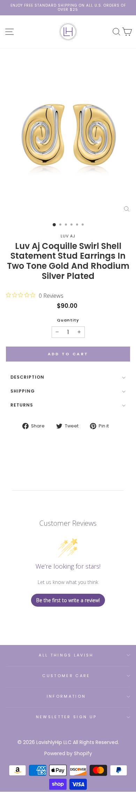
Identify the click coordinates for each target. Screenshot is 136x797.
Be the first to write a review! (68, 600)
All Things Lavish (66, 655)
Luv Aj (68, 236)
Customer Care (66, 675)
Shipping (22, 391)
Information (66, 696)
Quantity (68, 320)
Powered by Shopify (68, 753)
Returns (21, 405)
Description (27, 377)
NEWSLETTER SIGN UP (66, 717)
